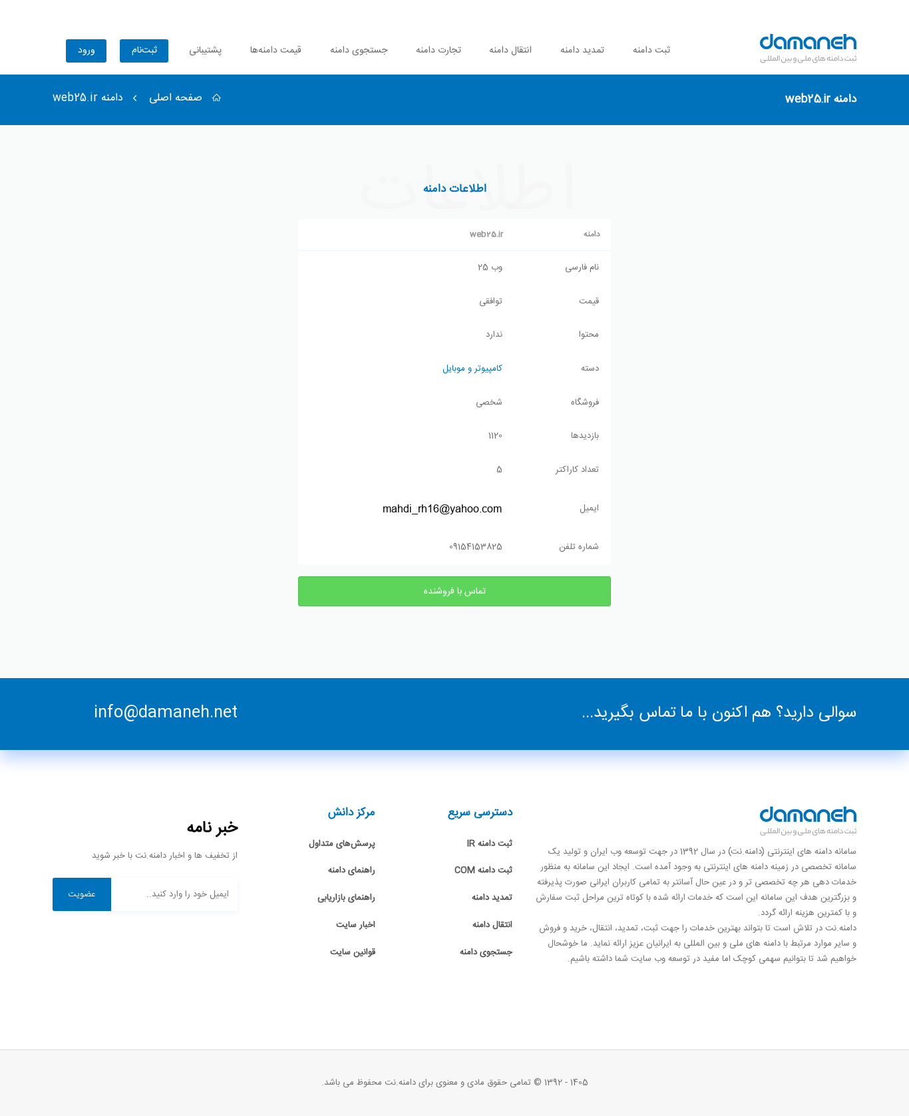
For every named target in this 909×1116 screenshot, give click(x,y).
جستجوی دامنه (358, 51)
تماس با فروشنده (455, 592)
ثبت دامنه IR (489, 844)
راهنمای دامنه (351, 870)
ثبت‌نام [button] (144, 51)
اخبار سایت (355, 925)
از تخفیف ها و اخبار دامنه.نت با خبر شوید (165, 856)
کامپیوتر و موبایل (472, 368)
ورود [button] (86, 51)
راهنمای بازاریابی (346, 897)
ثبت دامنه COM (483, 870)
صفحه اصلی (177, 98)
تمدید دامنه (582, 51)
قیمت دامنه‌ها (275, 51)
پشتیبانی (205, 51)
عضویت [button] (81, 894)
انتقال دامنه (510, 51)
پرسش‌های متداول (342, 844)
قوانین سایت (352, 952)
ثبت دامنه (651, 51)
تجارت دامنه (438, 51)
